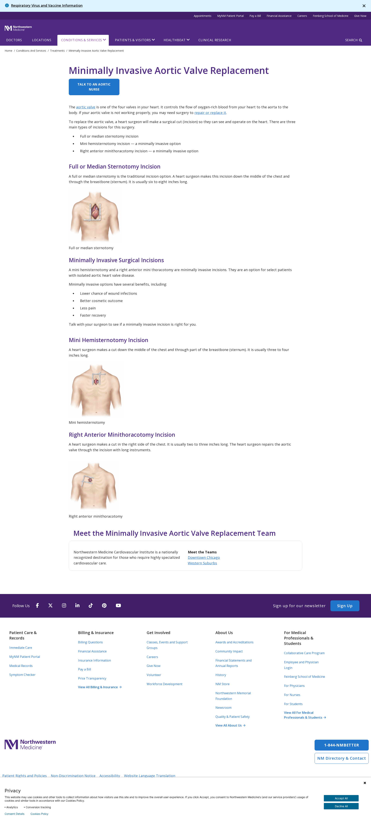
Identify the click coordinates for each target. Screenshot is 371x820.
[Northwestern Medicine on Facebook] (37, 605)
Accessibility (110, 775)
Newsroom (223, 707)
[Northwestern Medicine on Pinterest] (104, 605)
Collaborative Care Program (304, 653)
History (220, 675)
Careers (302, 16)
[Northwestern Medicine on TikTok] (90, 605)
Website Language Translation (149, 775)
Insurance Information (94, 660)
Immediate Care (20, 647)
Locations (41, 40)
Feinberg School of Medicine (330, 16)
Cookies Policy (39, 813)
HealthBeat (175, 40)
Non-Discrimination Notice (73, 775)
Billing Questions (90, 642)
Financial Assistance (279, 16)
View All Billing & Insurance (99, 687)
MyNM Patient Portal (230, 16)
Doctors (14, 40)
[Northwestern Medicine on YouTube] (118, 605)
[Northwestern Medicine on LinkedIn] (77, 605)
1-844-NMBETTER (341, 745)
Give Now (360, 16)
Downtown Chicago (204, 557)
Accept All (341, 798)
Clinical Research (214, 40)
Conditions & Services (81, 40)
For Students (293, 704)
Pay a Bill (255, 16)
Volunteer (154, 675)
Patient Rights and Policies (24, 775)
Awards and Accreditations (234, 642)
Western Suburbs (202, 563)
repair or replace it (210, 112)
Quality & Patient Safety (232, 717)
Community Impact (229, 651)
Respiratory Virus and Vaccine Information (47, 5)
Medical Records (21, 666)
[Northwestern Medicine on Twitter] (50, 605)
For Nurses (292, 695)
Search (351, 40)
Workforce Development (164, 684)
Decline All (341, 806)
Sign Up (345, 605)
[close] (364, 6)
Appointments (202, 16)
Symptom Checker (22, 675)
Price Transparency (92, 678)
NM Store (222, 684)
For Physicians (294, 686)
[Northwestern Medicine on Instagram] (64, 605)
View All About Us (230, 725)
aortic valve (85, 107)
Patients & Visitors (133, 40)
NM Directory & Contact (341, 758)
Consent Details (14, 813)
